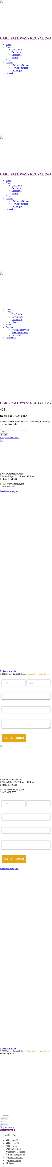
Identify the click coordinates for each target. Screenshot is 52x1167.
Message (7, 838)
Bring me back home (9, 437)
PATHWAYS (20, 38)
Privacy (47, 674)
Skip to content (7, 1127)
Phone (5, 825)
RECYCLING (40, 38)
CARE (5, 38)
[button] (7, 1130)
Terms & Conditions (35, 674)
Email (5, 811)
